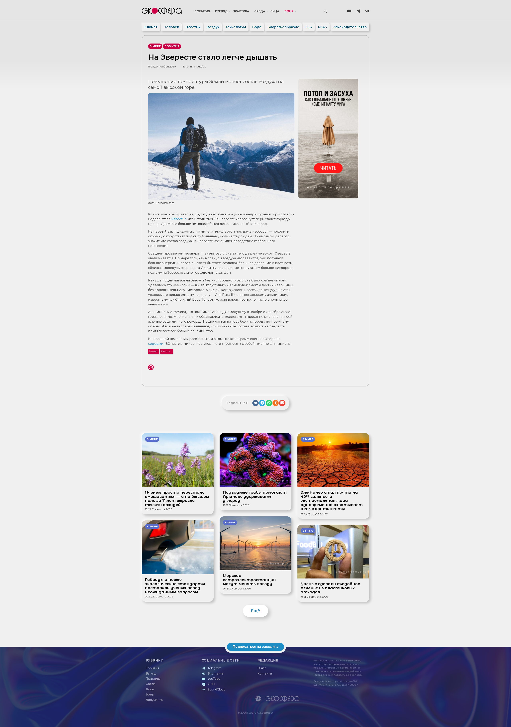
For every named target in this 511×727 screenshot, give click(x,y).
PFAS (322, 27)
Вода (256, 27)
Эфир (288, 11)
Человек (171, 27)
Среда (259, 11)
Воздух (213, 27)
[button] (255, 403)
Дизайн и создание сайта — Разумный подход (344, 720)
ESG (308, 27)
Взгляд (221, 11)
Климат (150, 27)
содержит (156, 344)
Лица (274, 11)
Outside (201, 66)
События (202, 11)
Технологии (235, 27)
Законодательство (350, 27)
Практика (241, 11)
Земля (153, 351)
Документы (154, 700)
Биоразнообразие (283, 27)
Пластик (192, 27)
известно (179, 219)
